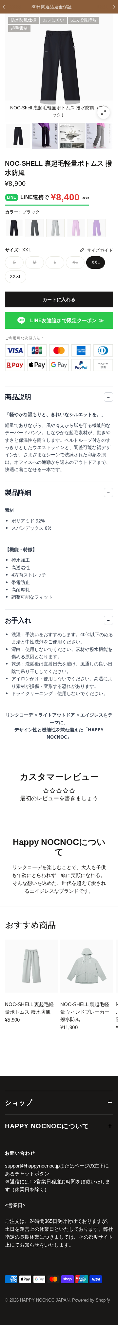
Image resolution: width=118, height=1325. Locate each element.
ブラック (14, 228)
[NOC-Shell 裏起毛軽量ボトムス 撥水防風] (31, 966)
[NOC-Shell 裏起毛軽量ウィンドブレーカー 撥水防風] (86, 966)
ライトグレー (55, 228)
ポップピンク (76, 228)
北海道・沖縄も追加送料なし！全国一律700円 (62, 6)
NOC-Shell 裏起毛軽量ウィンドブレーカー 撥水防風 (84, 1011)
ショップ (18, 1102)
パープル (97, 228)
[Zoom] (103, 112)
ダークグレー (35, 228)
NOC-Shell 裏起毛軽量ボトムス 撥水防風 (29, 1008)
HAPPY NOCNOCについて (47, 1126)
